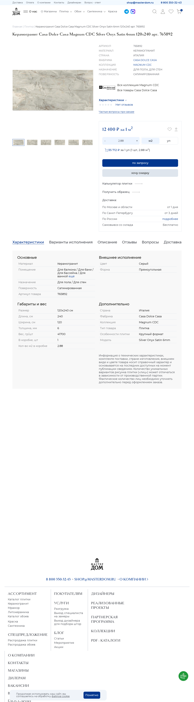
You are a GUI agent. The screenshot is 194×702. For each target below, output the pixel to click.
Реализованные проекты (107, 605)
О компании (43, 2)
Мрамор (14, 608)
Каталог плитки (19, 599)
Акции (58, 647)
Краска (13, 621)
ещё (71, 276)
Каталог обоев (18, 616)
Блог (59, 633)
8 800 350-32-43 (171, 2)
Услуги (61, 603)
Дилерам (17, 678)
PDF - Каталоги (105, 640)
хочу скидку (140, 173)
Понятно (91, 695)
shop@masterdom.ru (140, 2)
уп (168, 140)
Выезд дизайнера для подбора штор (67, 622)
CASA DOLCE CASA (145, 60)
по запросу (140, 163)
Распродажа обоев (21, 644)
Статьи (59, 638)
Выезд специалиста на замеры (68, 614)
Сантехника (16, 625)
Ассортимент (22, 593)
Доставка (17, 2)
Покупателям (68, 593)
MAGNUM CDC (142, 64)
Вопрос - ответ (92, 2)
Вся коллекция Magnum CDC (138, 85)
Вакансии (18, 685)
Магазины (18, 670)
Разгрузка (61, 608)
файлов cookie (61, 696)
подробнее (170, 219)
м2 (150, 140)
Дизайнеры (102, 593)
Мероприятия (64, 642)
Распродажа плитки (22, 640)
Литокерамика (18, 612)
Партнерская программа (104, 619)
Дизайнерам (74, 2)
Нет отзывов (124, 104)
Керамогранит (18, 603)
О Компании (21, 655)
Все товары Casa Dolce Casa (137, 90)
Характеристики (111, 100)
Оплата (30, 2)
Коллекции (103, 631)
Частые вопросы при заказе (116, 111)
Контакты (59, 2)
